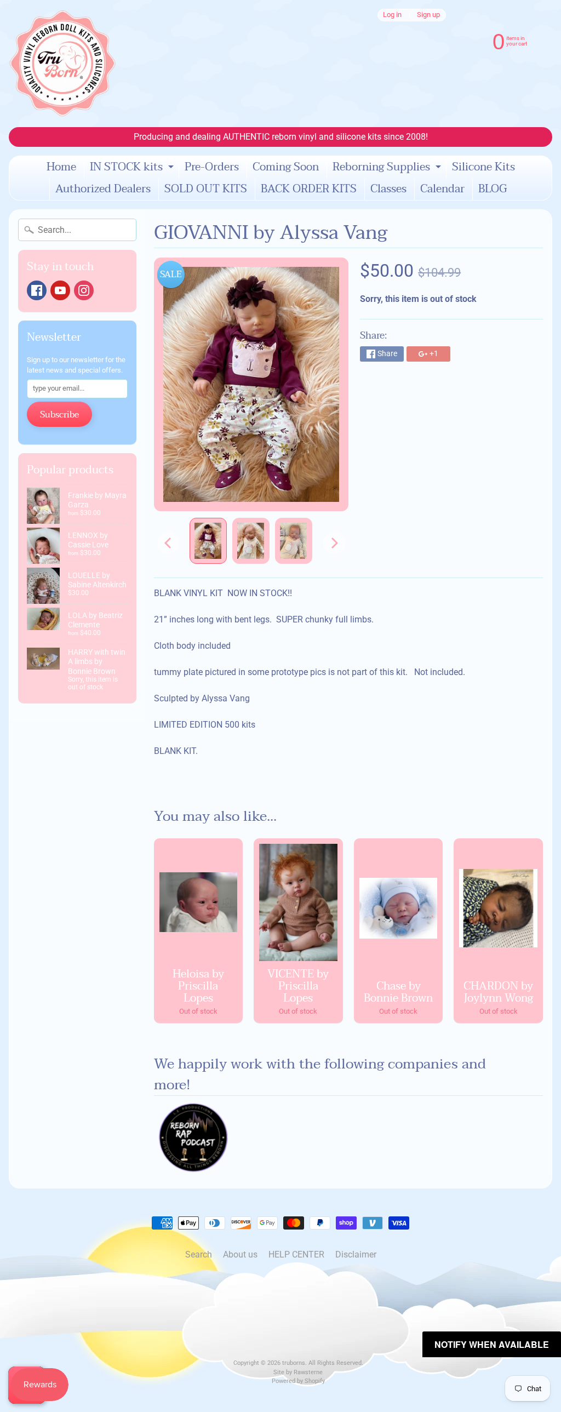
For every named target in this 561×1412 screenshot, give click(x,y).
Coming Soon (286, 167)
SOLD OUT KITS (205, 189)
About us (240, 1254)
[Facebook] (37, 290)
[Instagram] (84, 290)
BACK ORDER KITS (309, 189)
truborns (293, 1363)
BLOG (492, 189)
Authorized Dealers (103, 189)
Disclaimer (355, 1254)
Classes (388, 189)
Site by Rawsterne (298, 1372)
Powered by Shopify (298, 1381)
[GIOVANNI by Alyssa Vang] (208, 541)
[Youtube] (60, 290)
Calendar (442, 189)
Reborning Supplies (388, 168)
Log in (392, 15)
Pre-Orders (212, 167)
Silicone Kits (483, 167)
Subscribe (59, 414)
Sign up (428, 15)
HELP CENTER (296, 1254)
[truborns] (63, 63)
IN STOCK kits (133, 168)
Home (61, 167)
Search (198, 1254)
